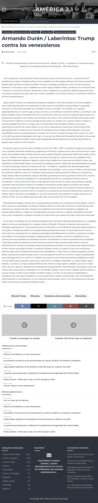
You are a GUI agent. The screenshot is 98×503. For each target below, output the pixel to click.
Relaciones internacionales (65, 32)
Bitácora (6, 489)
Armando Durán (9, 52)
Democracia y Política (16, 27)
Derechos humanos (21, 32)
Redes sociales (9, 481)
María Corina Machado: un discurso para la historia (80, 478)
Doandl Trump (19, 296)
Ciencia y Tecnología (11, 473)
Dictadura (35, 32)
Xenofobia (81, 296)
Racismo (36, 296)
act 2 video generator (75, 485)
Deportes (6, 477)
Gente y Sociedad (10, 458)
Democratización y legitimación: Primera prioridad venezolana (80, 469)
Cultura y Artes (9, 462)
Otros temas (8, 470)
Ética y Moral (47, 32)
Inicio (5, 27)
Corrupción (30, 27)
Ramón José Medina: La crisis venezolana (36, 21)
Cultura (6, 466)
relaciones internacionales (58, 296)
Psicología (7, 485)
